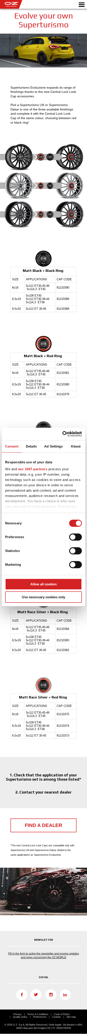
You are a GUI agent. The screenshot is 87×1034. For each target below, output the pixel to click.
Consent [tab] (12, 446)
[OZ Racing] (22, 4)
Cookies (56, 1017)
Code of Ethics (62, 1014)
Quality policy (20, 1017)
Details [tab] (31, 446)
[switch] (75, 537)
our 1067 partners (33, 469)
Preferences (39, 1017)
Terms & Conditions (37, 1014)
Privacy (17, 1014)
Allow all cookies (43, 584)
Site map (71, 1017)
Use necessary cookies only (43, 597)
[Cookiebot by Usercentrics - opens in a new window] (62, 434)
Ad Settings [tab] (53, 446)
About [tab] (76, 446)
